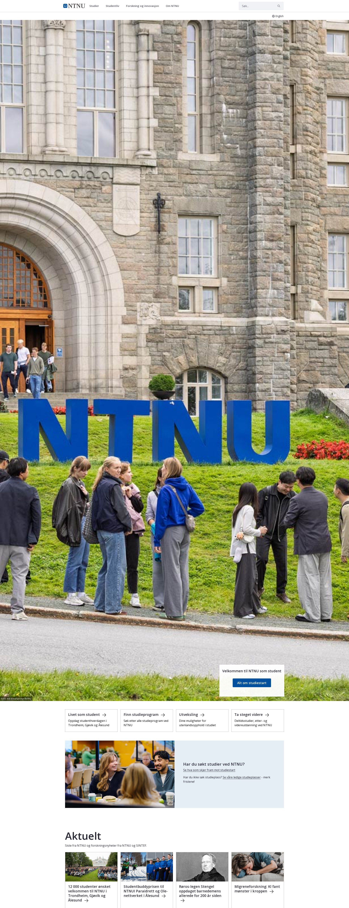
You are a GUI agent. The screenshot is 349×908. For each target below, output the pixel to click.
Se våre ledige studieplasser (242, 777)
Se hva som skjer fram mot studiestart (209, 770)
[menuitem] (95, 6)
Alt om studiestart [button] (251, 683)
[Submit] (279, 6)
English (279, 16)
